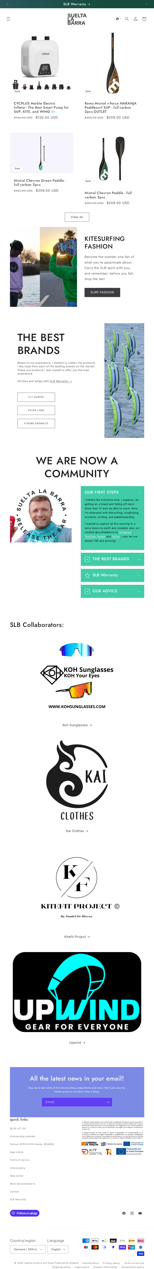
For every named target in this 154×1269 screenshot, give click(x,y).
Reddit (101, 536)
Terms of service (20, 1159)
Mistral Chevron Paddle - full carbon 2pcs (108, 195)
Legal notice (82, 1267)
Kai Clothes (75, 831)
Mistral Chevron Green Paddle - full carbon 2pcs (40, 183)
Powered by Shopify (67, 1263)
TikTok (116, 536)
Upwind (75, 1042)
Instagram (125, 532)
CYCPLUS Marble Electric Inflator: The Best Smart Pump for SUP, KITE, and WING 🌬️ (41, 107)
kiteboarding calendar (23, 1136)
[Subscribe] (108, 1102)
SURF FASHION (102, 292)
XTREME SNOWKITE (36, 423)
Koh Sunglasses (75, 725)
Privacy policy (111, 1263)
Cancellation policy (132, 1267)
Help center (17, 1175)
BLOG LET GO (18, 1128)
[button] (8, 19)
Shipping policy (61, 1267)
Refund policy (91, 1263)
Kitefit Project (75, 937)
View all (77, 217)
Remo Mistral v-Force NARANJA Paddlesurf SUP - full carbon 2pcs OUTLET (111, 107)
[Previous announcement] (7, 4)
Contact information (105, 1267)
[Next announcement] (146, 4)
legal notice (17, 1152)
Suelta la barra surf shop (39, 1263)
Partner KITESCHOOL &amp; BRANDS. (32, 1144)
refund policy (17, 1168)
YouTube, (91, 536)
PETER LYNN (36, 410)
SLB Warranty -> (61, 381)
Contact (14, 1191)
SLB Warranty (18, 1199)
